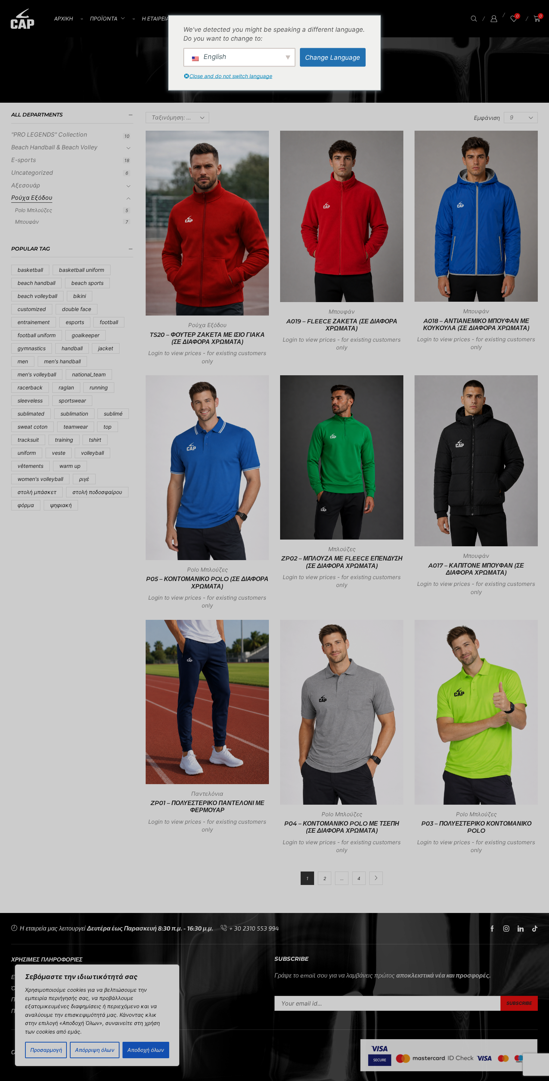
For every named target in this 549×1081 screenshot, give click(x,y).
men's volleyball (37, 374)
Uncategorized (32, 172)
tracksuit (28, 440)
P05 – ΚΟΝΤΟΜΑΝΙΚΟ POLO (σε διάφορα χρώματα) (207, 582)
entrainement (34, 322)
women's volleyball (40, 479)
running (99, 387)
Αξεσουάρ (25, 185)
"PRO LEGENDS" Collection (49, 134)
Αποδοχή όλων (145, 1050)
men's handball (62, 361)
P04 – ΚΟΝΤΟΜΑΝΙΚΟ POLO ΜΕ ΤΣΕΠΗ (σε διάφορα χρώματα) (341, 827)
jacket (105, 348)
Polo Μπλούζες (33, 210)
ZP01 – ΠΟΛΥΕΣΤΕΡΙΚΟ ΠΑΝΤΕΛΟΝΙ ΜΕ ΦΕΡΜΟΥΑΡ (207, 806)
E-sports (23, 160)
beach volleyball (37, 296)
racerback (30, 387)
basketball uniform (81, 270)
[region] (97, 1015)
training (64, 440)
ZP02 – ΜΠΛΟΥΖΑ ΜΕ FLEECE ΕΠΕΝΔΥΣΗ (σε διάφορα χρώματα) (342, 562)
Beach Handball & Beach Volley (54, 147)
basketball (30, 270)
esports (75, 322)
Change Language (332, 57)
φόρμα (26, 505)
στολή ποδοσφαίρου (97, 492)
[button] (474, 19)
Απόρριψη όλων (94, 1050)
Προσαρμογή (46, 1050)
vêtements (30, 466)
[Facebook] (492, 929)
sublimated (31, 413)
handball (72, 348)
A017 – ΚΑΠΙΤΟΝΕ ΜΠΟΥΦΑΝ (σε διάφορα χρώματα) (476, 569)
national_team (89, 374)
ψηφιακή (61, 505)
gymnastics (32, 348)
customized (32, 309)
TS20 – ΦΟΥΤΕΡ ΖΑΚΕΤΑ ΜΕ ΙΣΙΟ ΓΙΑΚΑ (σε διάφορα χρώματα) (207, 338)
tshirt (95, 440)
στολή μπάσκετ (37, 492)
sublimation (74, 413)
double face (76, 309)
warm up (70, 466)
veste (58, 453)
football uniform (37, 335)
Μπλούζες (342, 549)
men (23, 361)
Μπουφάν (27, 221)
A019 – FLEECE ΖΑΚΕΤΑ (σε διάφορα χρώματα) (341, 325)
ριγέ (84, 479)
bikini (79, 296)
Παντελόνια (207, 793)
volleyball (92, 453)
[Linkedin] (521, 929)
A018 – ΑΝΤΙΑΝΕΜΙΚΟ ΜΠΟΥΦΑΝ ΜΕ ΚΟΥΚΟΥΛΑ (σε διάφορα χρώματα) (476, 324)
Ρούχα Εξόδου (31, 197)
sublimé (113, 413)
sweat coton (32, 426)
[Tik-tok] (535, 929)
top (107, 426)
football (109, 322)
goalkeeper (85, 335)
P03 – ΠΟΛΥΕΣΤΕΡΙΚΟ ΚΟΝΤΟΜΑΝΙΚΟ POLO (476, 827)
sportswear (72, 400)
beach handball (36, 283)
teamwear (75, 426)
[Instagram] (506, 929)
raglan (66, 387)
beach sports (87, 283)
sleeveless (30, 400)
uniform (27, 453)
